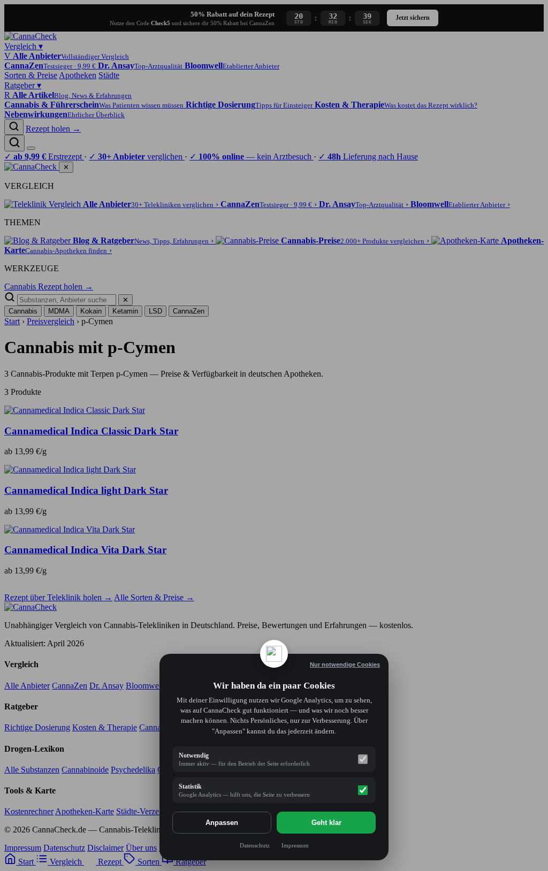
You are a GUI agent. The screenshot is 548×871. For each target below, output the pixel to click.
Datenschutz (255, 845)
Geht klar (326, 823)
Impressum (295, 845)
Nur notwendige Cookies (345, 664)
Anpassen (222, 823)
